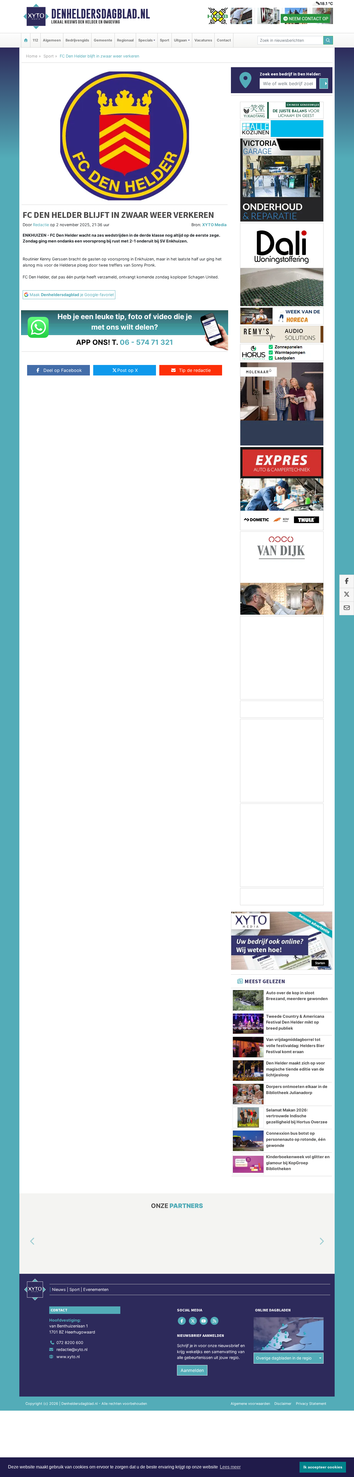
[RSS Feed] (215, 1321)
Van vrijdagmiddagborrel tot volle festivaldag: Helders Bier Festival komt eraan (295, 1045)
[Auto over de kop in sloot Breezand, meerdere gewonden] (248, 1000)
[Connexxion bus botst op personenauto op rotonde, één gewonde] (248, 1140)
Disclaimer (282, 1404)
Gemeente (103, 40)
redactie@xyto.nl (71, 1349)
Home (31, 56)
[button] (26, 1242)
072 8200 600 (69, 1342)
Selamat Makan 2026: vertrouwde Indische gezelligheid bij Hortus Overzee (296, 1116)
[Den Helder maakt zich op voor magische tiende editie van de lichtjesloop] (248, 1070)
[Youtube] (204, 1321)
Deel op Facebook (62, 370)
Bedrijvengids (77, 40)
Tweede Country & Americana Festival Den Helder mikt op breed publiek (295, 1022)
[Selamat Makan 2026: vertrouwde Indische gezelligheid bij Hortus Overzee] (248, 1117)
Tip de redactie (195, 370)
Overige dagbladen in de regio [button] (284, 1358)
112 (35, 40)
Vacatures (203, 40)
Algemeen (52, 40)
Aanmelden (192, 1370)
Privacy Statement (311, 1404)
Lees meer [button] (230, 1467)
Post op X (127, 370)
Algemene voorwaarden (250, 1404)
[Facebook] (182, 1321)
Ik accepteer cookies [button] (322, 1467)
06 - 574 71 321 (146, 342)
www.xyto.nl (68, 1356)
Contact (224, 40)
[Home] (25, 40)
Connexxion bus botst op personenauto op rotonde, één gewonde (296, 1139)
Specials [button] (145, 40)
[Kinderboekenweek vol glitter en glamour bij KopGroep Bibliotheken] (248, 1164)
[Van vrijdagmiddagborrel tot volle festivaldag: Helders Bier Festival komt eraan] (248, 1047)
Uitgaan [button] (180, 40)
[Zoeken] (328, 40)
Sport (164, 40)
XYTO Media (214, 224)
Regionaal (125, 40)
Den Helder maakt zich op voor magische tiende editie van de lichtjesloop (295, 1069)
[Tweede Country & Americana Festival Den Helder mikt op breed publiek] (248, 1023)
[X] (193, 1321)
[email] (347, 608)
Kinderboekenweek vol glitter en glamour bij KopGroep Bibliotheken (298, 1162)
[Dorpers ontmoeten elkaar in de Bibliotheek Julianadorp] (248, 1094)
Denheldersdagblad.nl (100, 14)
